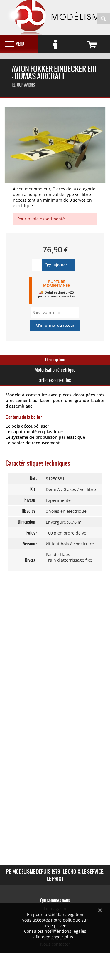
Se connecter (56, 44)
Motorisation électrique (55, 370)
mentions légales (69, 931)
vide (92, 44)
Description (55, 359)
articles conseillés (55, 380)
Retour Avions (23, 85)
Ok (100, 910)
